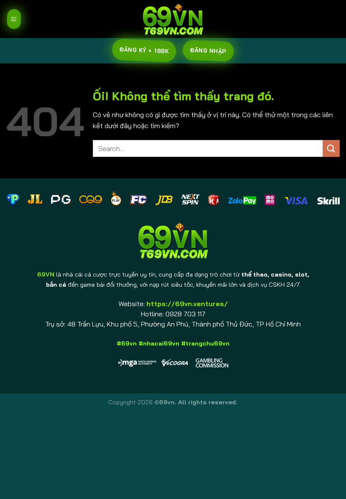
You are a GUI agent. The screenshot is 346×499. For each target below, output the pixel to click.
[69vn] (173, 19)
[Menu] (13, 19)
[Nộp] (331, 148)
